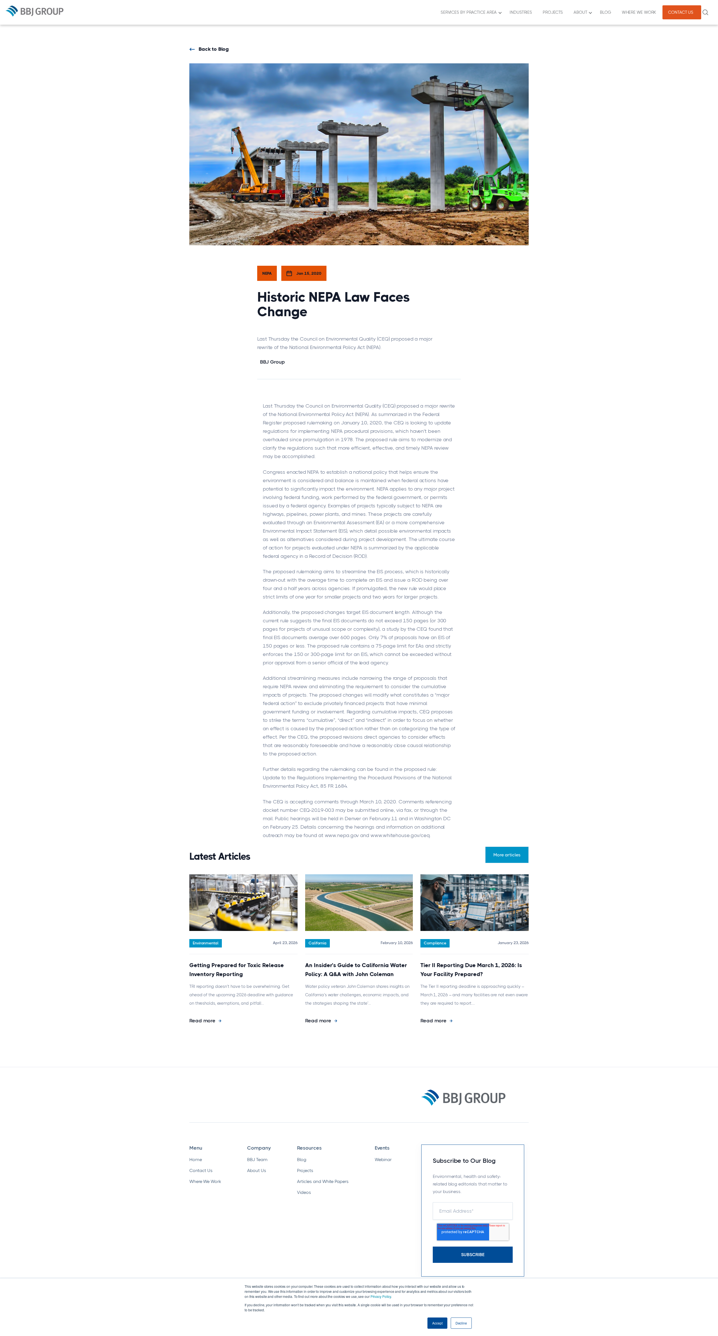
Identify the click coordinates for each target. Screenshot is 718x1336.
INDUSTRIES (522, 12)
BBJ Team (257, 1159)
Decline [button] (461, 1323)
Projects (305, 1170)
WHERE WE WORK (640, 12)
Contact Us (201, 1170)
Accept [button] (437, 1323)
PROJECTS (554, 12)
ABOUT (581, 12)
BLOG (606, 12)
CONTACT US (682, 12)
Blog (301, 1159)
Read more (203, 1020)
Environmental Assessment (344, 522)
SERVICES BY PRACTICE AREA (470, 12)
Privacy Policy (380, 1296)
